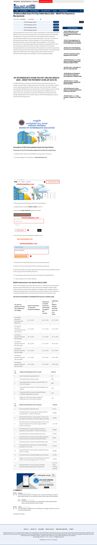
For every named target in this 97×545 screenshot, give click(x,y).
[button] (80, 10)
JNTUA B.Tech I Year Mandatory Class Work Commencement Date (72, 48)
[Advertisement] (36, 65)
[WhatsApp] (37, 19)
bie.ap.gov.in (48, 154)
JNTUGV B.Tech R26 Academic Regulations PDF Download (72, 54)
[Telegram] (40, 19)
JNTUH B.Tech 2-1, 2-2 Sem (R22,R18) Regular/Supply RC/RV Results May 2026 (72, 82)
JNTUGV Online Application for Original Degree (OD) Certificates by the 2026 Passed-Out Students (72, 42)
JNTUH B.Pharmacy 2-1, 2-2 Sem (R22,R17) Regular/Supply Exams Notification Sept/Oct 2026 (72, 61)
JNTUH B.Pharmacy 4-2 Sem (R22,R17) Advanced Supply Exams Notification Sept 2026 (72, 90)
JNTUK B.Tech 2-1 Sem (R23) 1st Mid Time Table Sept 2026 (72, 68)
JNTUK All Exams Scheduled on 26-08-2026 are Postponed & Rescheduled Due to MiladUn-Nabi (72, 75)
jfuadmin (31, 19)
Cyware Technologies (51, 539)
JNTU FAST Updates (48, 537)
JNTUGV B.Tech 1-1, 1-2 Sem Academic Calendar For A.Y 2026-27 (72, 97)
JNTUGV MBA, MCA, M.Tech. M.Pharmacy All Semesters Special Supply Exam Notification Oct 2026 (72, 33)
